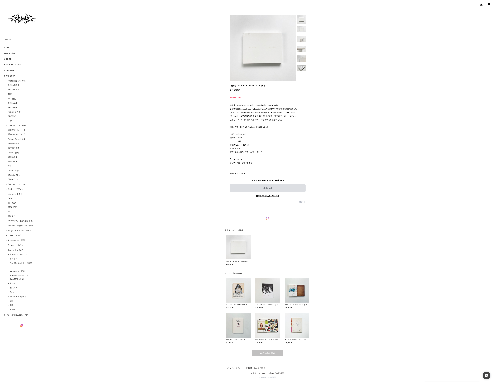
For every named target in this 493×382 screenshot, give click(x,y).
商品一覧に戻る (267, 353)
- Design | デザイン (14, 189)
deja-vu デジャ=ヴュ (19, 275)
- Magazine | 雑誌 (16, 271)
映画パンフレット (15, 175)
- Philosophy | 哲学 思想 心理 (19, 221)
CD (9, 166)
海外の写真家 (14, 85)
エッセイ (11, 216)
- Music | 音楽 (12, 153)
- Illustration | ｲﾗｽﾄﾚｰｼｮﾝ (17, 125)
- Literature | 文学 (14, 194)
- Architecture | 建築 (15, 240)
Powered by (264, 377)
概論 (10, 94)
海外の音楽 (13, 157)
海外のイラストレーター (17, 130)
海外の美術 (13, 103)
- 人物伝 (11, 309)
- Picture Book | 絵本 (16, 139)
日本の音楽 (13, 161)
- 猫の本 (11, 283)
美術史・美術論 (14, 112)
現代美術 (12, 116)
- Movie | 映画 (12, 171)
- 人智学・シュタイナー (17, 254)
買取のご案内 (9, 53)
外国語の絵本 (14, 143)
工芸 (10, 121)
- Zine (11, 292)
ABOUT (7, 59)
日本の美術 (13, 107)
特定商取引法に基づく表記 (255, 368)
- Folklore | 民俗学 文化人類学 (19, 226)
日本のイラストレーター (17, 134)
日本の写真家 (14, 89)
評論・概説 (12, 207)
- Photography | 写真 (16, 81)
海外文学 (12, 198)
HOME (7, 48)
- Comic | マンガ (13, 235)
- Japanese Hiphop (17, 296)
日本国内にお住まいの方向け (267, 196)
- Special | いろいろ (14, 250)
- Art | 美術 (11, 99)
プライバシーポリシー (234, 368)
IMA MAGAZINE (17, 279)
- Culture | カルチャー (15, 245)
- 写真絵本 (12, 259)
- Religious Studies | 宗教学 (19, 230)
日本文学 (12, 203)
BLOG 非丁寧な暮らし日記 (16, 315)
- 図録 (10, 301)
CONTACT (9, 70)
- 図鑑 (10, 305)
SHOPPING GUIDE (13, 65)
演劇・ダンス (13, 179)
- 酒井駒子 (12, 288)
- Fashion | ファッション (16, 184)
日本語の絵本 (14, 148)
